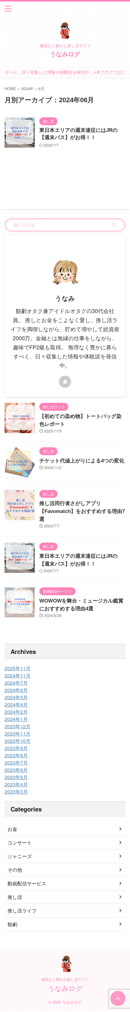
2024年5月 (16, 697)
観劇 (12, 924)
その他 (15, 869)
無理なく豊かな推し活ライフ (65, 979)
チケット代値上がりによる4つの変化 (81, 461)
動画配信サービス (27, 883)
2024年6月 (16, 690)
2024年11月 (18, 675)
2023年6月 (16, 769)
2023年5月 (16, 777)
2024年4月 (16, 704)
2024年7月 (16, 682)
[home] (65, 382)
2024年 (27, 88)
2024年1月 (16, 719)
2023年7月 (16, 762)
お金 (12, 828)
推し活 (15, 896)
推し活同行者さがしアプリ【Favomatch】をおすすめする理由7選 (82, 511)
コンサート (20, 842)
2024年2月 (16, 711)
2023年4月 (16, 784)
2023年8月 (16, 755)
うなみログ (65, 53)
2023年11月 (18, 733)
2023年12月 (18, 726)
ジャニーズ (20, 856)
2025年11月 (18, 668)
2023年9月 (16, 748)
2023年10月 (18, 740)
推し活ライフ (22, 910)
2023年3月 (16, 791)
